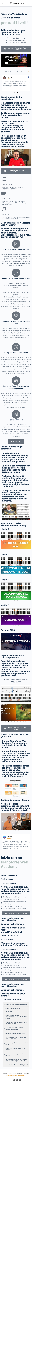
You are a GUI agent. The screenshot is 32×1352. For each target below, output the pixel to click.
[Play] (16, 821)
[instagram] (17, 1080)
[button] (3, 83)
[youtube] (20, 1080)
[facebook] (14, 1080)
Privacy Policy (21, 1075)
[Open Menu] (3, 3)
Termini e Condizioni (11, 1075)
